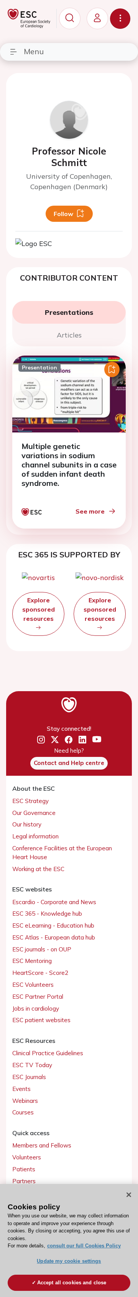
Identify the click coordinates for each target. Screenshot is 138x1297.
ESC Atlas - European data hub (53, 937)
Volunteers (26, 1157)
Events (21, 1088)
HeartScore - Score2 (40, 972)
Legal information (35, 836)
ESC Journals (29, 1077)
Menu (34, 51)
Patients (23, 1169)
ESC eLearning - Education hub (53, 925)
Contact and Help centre (69, 763)
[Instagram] (41, 740)
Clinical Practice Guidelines (47, 1053)
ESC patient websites (41, 1020)
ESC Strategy (30, 801)
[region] (69, 1240)
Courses (23, 1112)
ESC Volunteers (33, 984)
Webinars (25, 1100)
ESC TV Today (32, 1065)
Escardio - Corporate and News (54, 902)
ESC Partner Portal (37, 996)
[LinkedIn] (82, 740)
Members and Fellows (41, 1145)
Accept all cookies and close (72, 1282)
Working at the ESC (38, 869)
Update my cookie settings (69, 1261)
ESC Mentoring (32, 960)
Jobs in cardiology (35, 1008)
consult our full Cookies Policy (84, 1246)
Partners (24, 1181)
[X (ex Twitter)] (55, 740)
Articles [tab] (69, 335)
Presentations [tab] (69, 312)
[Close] (128, 1194)
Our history (26, 824)
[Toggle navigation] (120, 18)
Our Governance (34, 812)
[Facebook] (68, 740)
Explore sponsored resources (38, 609)
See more (90, 511)
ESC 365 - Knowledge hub (47, 913)
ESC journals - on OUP (41, 949)
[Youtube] (96, 740)
